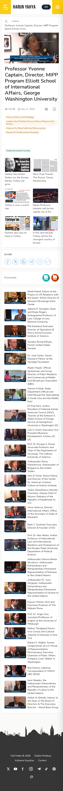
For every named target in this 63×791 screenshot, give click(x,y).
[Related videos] (8, 36)
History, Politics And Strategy (20, 117)
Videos (15, 21)
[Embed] (48, 261)
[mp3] (46, 278)
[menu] (57, 7)
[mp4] (55, 278)
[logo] (5, 7)
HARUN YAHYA (24, 7)
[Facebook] (7, 261)
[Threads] (31, 777)
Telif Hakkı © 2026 (20, 755)
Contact (42, 760)
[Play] (7, 55)
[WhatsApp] (23, 261)
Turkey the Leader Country (18, 150)
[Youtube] (15, 769)
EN (46, 7)
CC (7, 60)
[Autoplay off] (43, 60)
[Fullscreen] (55, 60)
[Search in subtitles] (46, 109)
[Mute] (13, 56)
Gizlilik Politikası (42, 755)
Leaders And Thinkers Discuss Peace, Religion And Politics (30, 122)
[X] (15, 261)
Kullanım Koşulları (24, 760)
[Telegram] (31, 261)
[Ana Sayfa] (6, 21)
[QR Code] (39, 261)
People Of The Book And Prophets (22, 132)
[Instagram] (31, 769)
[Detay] (54, 109)
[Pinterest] (54, 769)
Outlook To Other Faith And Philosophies (26, 128)
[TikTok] (46, 769)
